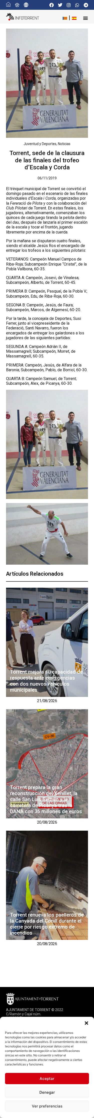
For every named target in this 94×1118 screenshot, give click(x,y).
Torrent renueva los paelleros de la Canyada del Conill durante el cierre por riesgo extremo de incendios (47, 924)
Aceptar (47, 1078)
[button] (86, 1023)
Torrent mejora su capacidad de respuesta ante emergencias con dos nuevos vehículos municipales (46, 681)
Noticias (64, 144)
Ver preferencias (47, 1106)
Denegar (47, 1092)
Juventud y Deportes (40, 144)
